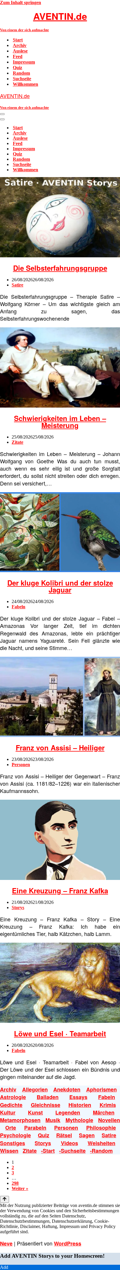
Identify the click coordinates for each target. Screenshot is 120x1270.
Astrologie (13, 1097)
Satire (17, 284)
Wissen (9, 1150)
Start (18, 39)
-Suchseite (72, 1150)
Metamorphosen (20, 1120)
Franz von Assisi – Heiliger (60, 747)
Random (21, 73)
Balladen (48, 1097)
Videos (69, 1143)
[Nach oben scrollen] (4, 1199)
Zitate (17, 442)
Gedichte (11, 1105)
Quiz (17, 67)
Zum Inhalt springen (20, 2)
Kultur (7, 1112)
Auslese (20, 50)
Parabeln (35, 1127)
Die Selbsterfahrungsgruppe (60, 268)
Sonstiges (12, 1143)
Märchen (103, 1112)
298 (15, 1183)
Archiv (20, 45)
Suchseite (22, 78)
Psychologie (15, 1135)
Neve (6, 1243)
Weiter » (20, 1188)
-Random (101, 1150)
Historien (79, 1105)
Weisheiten (101, 1143)
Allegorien (35, 1089)
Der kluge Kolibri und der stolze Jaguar (60, 586)
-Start (48, 1150)
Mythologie (79, 1120)
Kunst (35, 1112)
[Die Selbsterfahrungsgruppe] (60, 255)
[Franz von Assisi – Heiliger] (60, 735)
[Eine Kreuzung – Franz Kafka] (60, 878)
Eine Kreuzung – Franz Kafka (60, 890)
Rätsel (64, 1135)
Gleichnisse (45, 1105)
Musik (52, 1120)
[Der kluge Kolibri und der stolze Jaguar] (60, 570)
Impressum (24, 62)
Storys (18, 907)
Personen (21, 764)
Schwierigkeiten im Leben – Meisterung (60, 421)
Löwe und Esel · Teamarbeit (60, 1033)
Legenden (67, 1112)
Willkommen (25, 84)
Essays (78, 1097)
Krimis (108, 1105)
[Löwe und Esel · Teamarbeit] (60, 1021)
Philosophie (101, 1127)
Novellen (109, 1120)
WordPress (67, 1243)
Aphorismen (101, 1089)
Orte (10, 1127)
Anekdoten (66, 1089)
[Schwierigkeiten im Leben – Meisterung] (60, 405)
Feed (17, 56)
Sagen (87, 1135)
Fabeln (18, 606)
